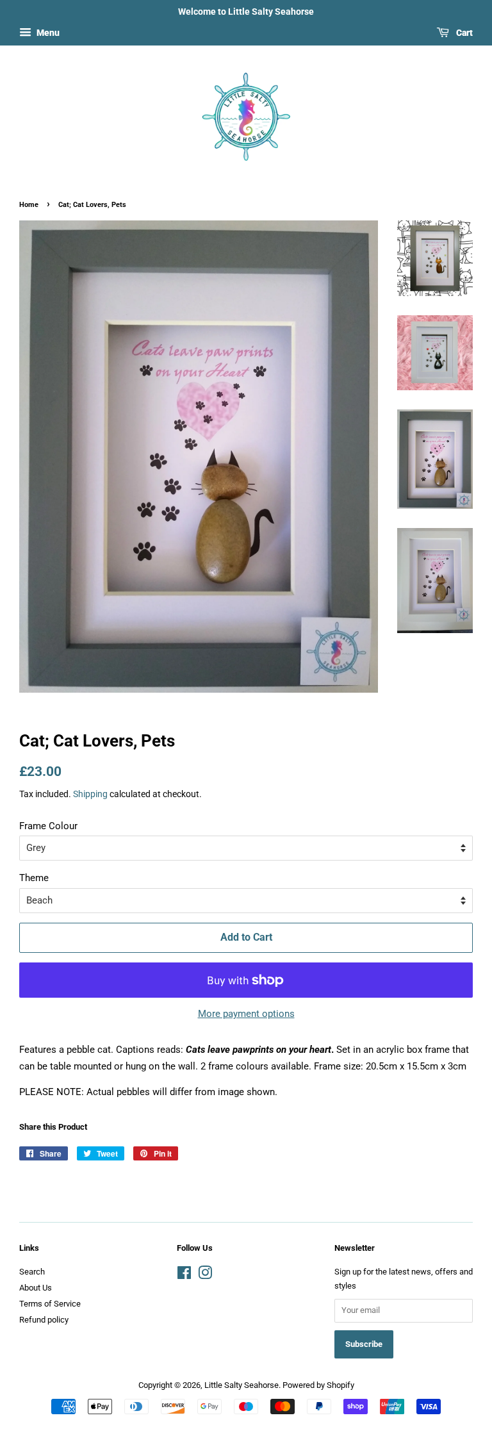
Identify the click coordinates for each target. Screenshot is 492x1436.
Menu (47, 33)
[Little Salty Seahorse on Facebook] (184, 1275)
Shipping (90, 794)
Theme (34, 878)
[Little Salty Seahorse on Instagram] (205, 1275)
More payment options (246, 1013)
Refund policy (44, 1320)
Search (32, 1271)
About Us (35, 1287)
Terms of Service (50, 1303)
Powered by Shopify (318, 1385)
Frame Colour (48, 826)
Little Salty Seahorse (241, 1385)
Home (28, 205)
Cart (463, 33)
